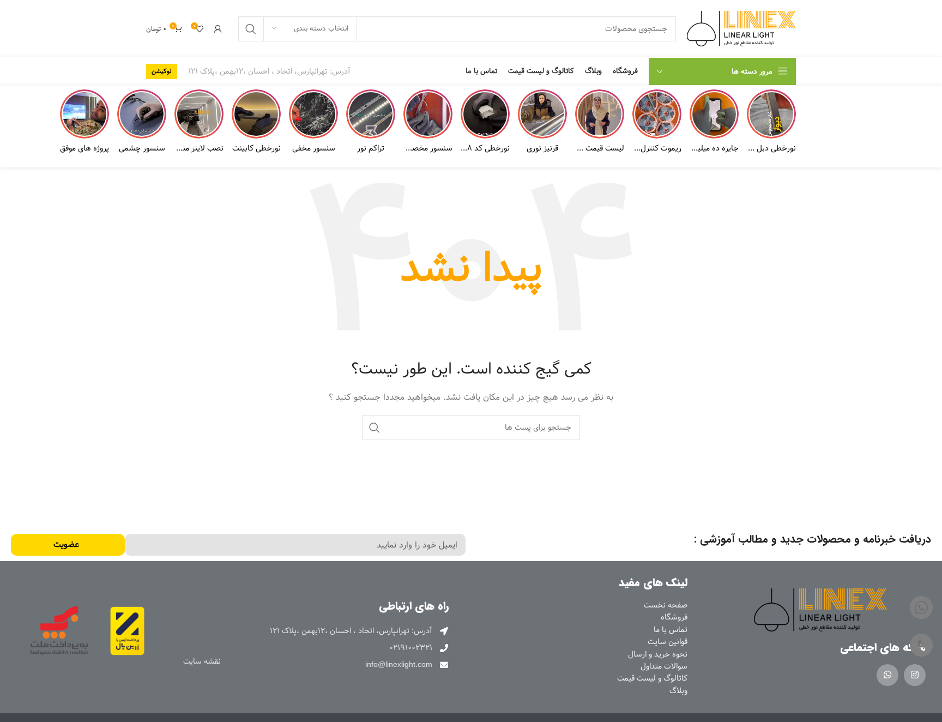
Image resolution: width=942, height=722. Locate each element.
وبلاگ (678, 690)
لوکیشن (162, 71)
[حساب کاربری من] (218, 29)
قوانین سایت (667, 641)
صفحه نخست (665, 605)
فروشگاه (674, 617)
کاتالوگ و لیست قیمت (652, 678)
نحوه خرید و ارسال (657, 654)
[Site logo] (741, 28)
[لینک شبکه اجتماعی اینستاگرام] (915, 675)
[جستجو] (250, 28)
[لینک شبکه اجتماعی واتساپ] (887, 675)
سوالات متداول (664, 666)
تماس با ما (670, 629)
